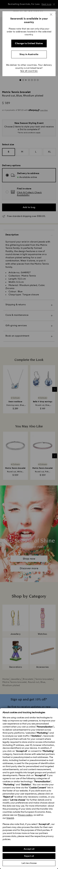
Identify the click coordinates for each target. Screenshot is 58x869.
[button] (51, 14)
